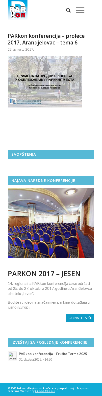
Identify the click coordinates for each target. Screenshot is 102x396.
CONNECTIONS (45, 391)
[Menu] (77, 10)
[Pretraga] (66, 10)
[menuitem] (66, 10)
